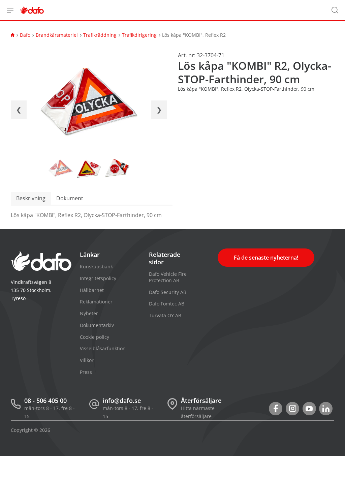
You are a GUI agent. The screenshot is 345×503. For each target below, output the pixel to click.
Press (86, 372)
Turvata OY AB (165, 315)
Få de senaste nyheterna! (266, 257)
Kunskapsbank (96, 266)
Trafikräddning (100, 35)
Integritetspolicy (98, 278)
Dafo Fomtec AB (166, 303)
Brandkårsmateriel (57, 35)
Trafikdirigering (139, 35)
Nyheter (89, 313)
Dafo (25, 35)
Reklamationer (96, 301)
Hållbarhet (92, 290)
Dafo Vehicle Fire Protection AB (168, 277)
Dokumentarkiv (97, 325)
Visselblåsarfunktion (103, 348)
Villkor (87, 360)
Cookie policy (94, 337)
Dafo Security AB (167, 292)
